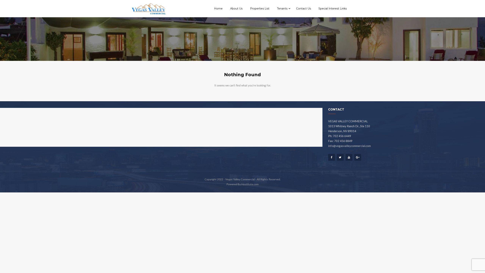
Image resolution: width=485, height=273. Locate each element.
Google (357, 157)
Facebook (331, 158)
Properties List (259, 8)
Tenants (282, 8)
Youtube (349, 157)
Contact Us (303, 8)
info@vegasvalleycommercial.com (349, 145)
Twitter (340, 157)
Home (218, 8)
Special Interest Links (332, 8)
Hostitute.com (250, 184)
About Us (236, 8)
